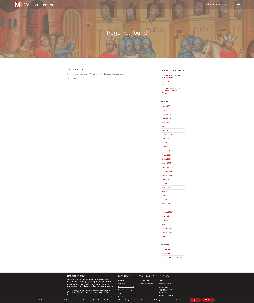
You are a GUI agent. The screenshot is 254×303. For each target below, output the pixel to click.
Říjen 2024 (165, 179)
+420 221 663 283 (168, 295)
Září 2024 (165, 183)
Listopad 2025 (167, 134)
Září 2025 (165, 143)
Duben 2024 (166, 187)
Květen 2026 (166, 118)
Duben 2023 (166, 204)
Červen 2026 (166, 114)
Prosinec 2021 (167, 228)
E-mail (161, 280)
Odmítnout (208, 300)
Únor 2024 (165, 191)
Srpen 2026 (166, 106)
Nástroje (121, 280)
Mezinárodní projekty (125, 290)
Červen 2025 (166, 155)
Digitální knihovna (212, 4)
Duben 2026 (166, 122)
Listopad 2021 (167, 232)
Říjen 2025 (165, 139)
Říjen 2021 (165, 236)
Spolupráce (121, 284)
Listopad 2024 (167, 175)
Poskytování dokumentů (126, 287)
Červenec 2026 (167, 110)
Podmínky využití (144, 280)
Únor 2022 (165, 224)
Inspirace (226, 4)
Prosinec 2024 (167, 171)
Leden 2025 (166, 167)
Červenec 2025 (167, 151)
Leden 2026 (166, 130)
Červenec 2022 (167, 220)
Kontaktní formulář (165, 284)
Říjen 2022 (165, 216)
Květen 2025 (166, 159)
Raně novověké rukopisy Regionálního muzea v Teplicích (171, 90)
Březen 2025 (166, 163)
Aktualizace (166, 249)
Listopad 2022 (167, 212)
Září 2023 (165, 200)
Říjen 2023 (165, 196)
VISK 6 (120, 293)
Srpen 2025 (166, 147)
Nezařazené (166, 253)
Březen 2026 (166, 126)
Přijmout (195, 300)
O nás (237, 4)
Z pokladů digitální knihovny (172, 257)
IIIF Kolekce (122, 296)
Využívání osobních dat (146, 284)
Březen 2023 (166, 208)
